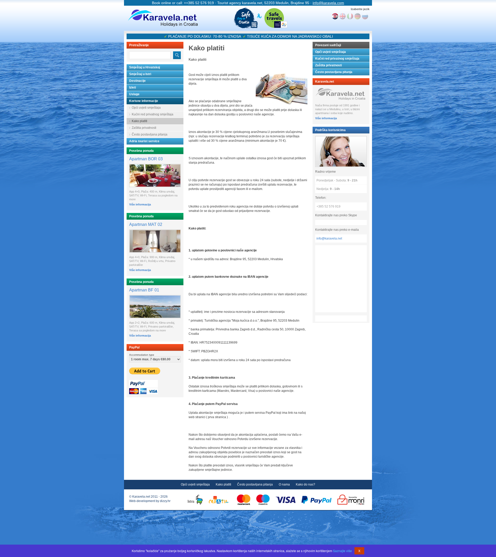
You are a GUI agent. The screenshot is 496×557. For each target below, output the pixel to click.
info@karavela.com (328, 3)
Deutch (357, 16)
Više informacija (140, 204)
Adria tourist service (144, 141)
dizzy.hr (165, 501)
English (342, 16)
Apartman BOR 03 (146, 159)
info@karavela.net (329, 238)
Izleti (132, 87)
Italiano (350, 16)
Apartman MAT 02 (145, 224)
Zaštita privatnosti (144, 128)
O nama (284, 484)
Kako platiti (139, 121)
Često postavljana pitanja (149, 134)
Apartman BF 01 (144, 290)
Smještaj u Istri (140, 74)
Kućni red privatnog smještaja (152, 114)
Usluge (134, 94)
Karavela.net (163, 18)
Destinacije (137, 81)
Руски (365, 16)
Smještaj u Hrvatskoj (144, 67)
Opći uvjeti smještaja (146, 107)
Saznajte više (342, 550)
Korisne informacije (143, 101)
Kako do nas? (305, 484)
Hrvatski (335, 16)
